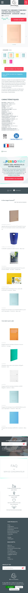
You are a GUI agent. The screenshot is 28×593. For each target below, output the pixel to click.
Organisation (10, 526)
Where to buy (10, 546)
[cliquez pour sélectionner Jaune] (17, 55)
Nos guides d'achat (12, 552)
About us (9, 545)
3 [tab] (15, 44)
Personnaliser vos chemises (14, 69)
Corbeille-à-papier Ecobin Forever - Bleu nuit (13, 248)
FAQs (8, 557)
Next (25, 36)
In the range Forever (8, 200)
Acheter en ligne (19, 19)
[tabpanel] (14, 34)
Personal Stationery (12, 532)
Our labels (10, 549)
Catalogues (10, 538)
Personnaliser (14, 589)
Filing (8, 525)
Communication (11, 551)
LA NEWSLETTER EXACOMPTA (14, 440)
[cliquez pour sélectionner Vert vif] (4, 61)
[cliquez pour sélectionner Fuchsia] (10, 61)
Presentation (10, 529)
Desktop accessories (12, 528)
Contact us (10, 559)
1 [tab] (12, 44)
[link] (2, 2)
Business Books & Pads (13, 531)
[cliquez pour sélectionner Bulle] (10, 55)
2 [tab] (14, 44)
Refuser (19, 587)
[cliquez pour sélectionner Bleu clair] (23, 55)
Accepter (10, 587)
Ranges (9, 537)
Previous (2, 36)
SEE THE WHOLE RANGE (20, 202)
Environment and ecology (14, 548)
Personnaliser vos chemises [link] (14, 178)
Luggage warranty (12, 554)
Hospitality (10, 534)
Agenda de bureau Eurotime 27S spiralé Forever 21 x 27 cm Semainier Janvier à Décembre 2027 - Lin (14, 228)
